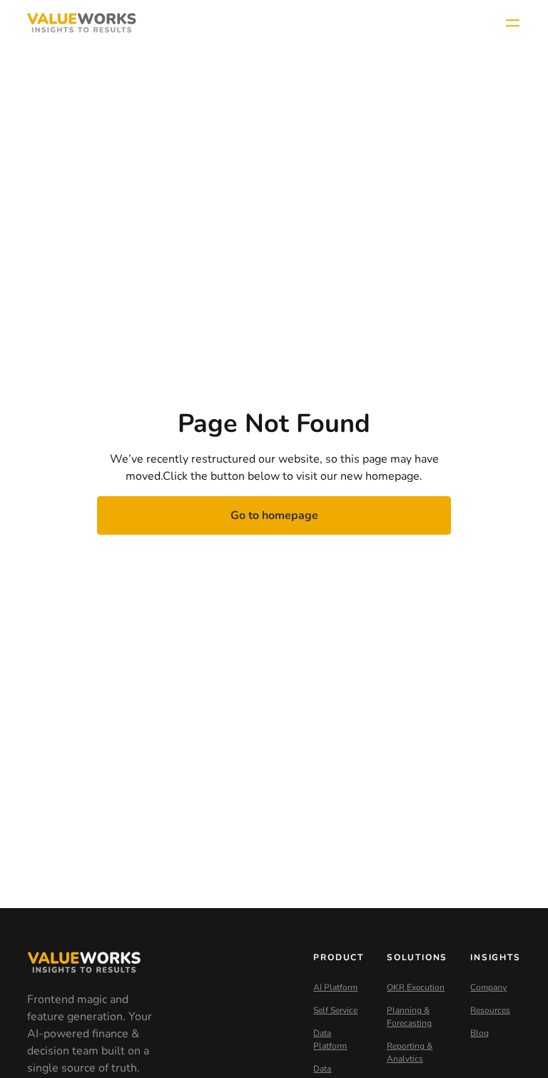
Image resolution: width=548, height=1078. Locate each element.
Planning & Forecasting (409, 1016)
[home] (81, 23)
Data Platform (330, 1039)
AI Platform (335, 987)
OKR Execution (416, 987)
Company (488, 987)
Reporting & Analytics (409, 1052)
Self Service (335, 1010)
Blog (479, 1033)
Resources (490, 1010)
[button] (512, 22)
